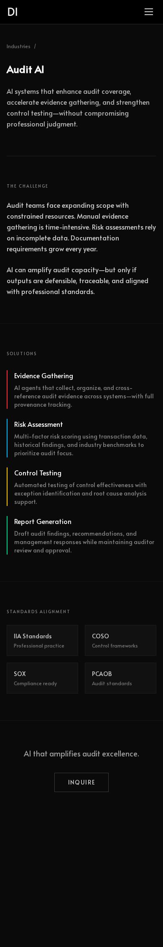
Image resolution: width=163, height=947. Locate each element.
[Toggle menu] (148, 11)
